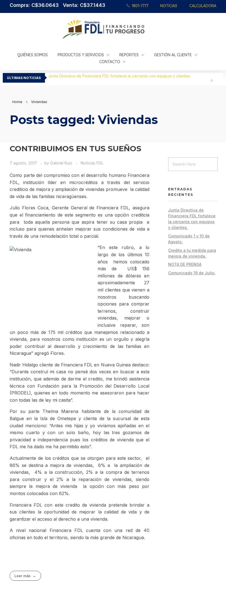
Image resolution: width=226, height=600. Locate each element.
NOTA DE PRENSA (184, 264)
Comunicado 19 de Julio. (192, 273)
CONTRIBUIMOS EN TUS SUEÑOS (75, 148)
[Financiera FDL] (131, 29)
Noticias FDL (92, 163)
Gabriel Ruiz (61, 163)
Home (17, 102)
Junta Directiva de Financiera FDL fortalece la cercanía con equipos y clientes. (119, 76)
